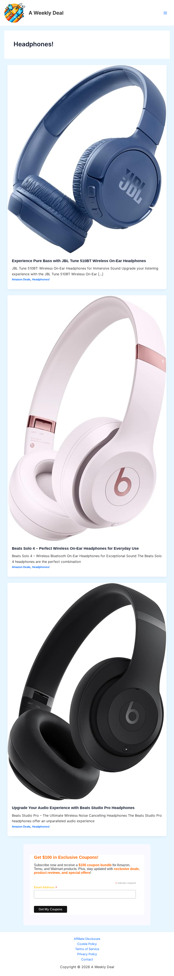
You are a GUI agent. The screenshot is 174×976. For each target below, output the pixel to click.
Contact (87, 959)
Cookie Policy (87, 944)
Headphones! (41, 279)
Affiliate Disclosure (87, 939)
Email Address (45, 887)
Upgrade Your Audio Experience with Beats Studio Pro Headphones (73, 807)
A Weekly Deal (46, 13)
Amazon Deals (21, 279)
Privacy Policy (87, 954)
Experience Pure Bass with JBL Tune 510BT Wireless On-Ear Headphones (79, 260)
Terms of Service (87, 949)
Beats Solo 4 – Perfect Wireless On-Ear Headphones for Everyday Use (75, 548)
